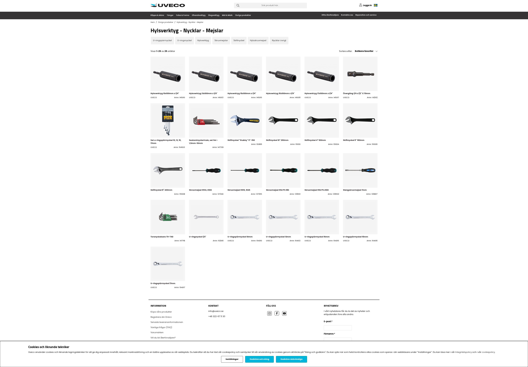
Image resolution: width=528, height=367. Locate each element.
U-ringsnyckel (184, 40)
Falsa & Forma (182, 15)
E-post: (328, 322)
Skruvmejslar (221, 40)
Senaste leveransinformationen (167, 322)
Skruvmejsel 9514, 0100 (200, 190)
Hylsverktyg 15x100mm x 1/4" (242, 93)
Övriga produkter (243, 15)
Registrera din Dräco (161, 317)
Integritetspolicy (463, 352)
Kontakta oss (347, 15)
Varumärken (157, 333)
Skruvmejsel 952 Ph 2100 (317, 190)
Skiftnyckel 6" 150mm (353, 140)
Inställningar (232, 359)
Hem (153, 22)
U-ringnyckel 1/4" (197, 237)
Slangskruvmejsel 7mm (355, 190)
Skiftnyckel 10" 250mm (277, 140)
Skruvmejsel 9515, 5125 (239, 190)
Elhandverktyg (198, 15)
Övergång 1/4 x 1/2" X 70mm (356, 93)
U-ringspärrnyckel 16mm (355, 237)
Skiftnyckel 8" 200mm (161, 190)
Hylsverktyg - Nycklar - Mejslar (190, 22)
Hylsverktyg (203, 40)
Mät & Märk (227, 15)
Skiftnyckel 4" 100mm (315, 140)
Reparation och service (365, 15)
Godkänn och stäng (259, 359)
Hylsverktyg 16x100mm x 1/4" (280, 93)
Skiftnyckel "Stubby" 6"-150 (241, 140)
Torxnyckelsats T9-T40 (162, 237)
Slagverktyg (213, 15)
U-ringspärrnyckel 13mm (278, 237)
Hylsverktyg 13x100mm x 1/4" (203, 93)
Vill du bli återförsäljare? (163, 338)
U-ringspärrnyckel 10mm (240, 237)
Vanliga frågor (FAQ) (161, 327)
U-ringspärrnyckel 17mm (163, 283)
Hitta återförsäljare (330, 15)
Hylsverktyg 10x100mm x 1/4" (165, 93)
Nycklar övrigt (279, 40)
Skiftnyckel (238, 40)
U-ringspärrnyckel (162, 40)
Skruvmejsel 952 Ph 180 (277, 190)
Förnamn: (329, 334)
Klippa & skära (157, 15)
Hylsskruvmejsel (258, 40)
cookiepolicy (488, 352)
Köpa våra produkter (161, 312)
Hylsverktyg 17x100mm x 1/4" (319, 93)
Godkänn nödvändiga (291, 359)
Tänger (170, 15)
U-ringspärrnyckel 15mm (317, 237)
